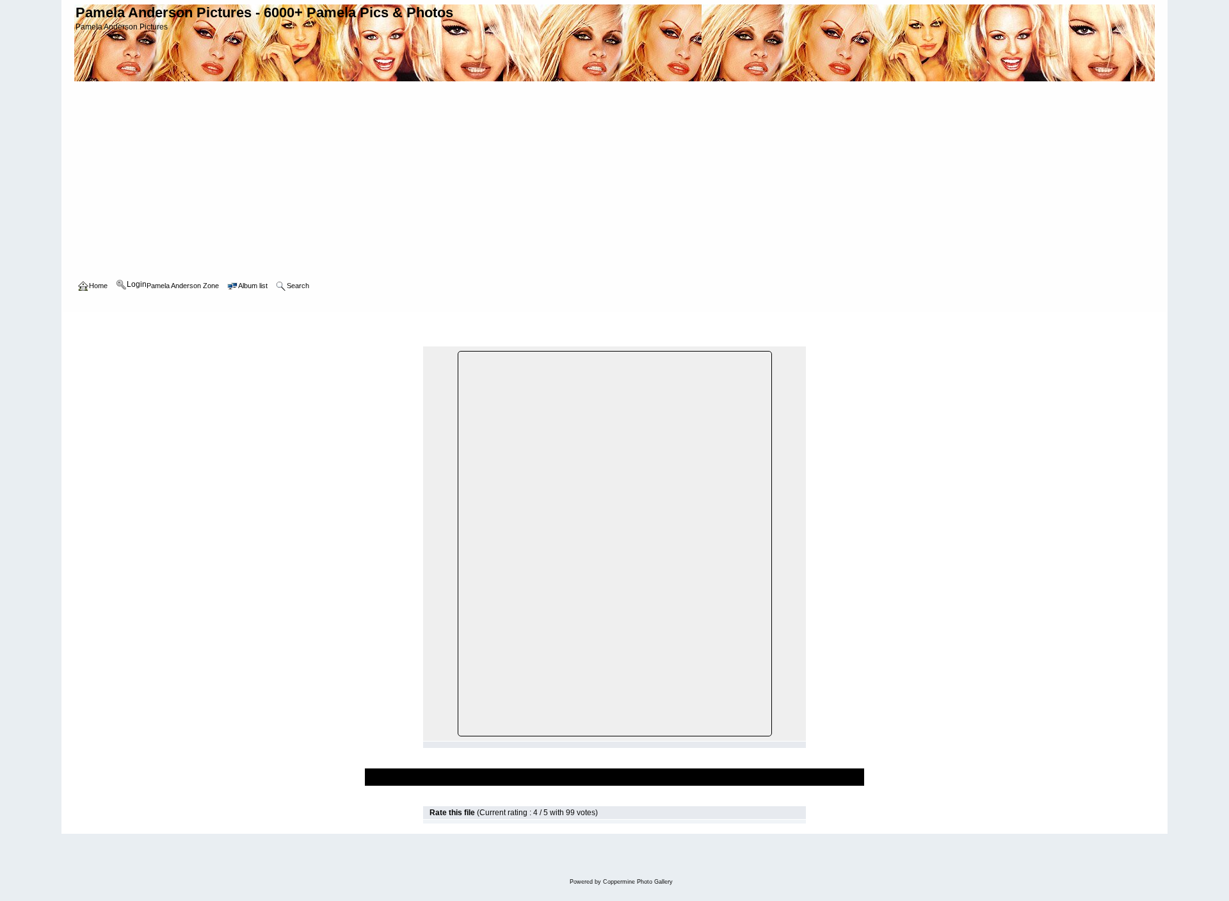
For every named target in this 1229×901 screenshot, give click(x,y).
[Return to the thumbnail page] (430, 340)
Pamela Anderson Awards (162, 324)
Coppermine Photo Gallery (638, 882)
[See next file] (785, 340)
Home (98, 324)
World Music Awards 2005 (286, 324)
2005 (224, 324)
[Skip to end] (799, 340)
